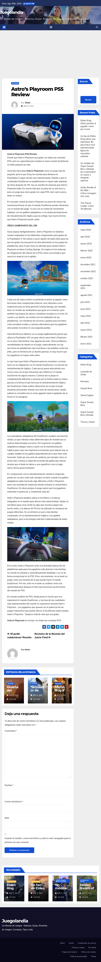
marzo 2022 (86, 244)
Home (62, 943)
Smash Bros (86, 388)
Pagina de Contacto (69, 952)
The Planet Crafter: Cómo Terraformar (87, 206)
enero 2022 (85, 257)
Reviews (15, 83)
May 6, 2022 (13, 893)
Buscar (84, 81)
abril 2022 (85, 237)
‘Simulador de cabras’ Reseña (37, 692)
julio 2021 (85, 302)
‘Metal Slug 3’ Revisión (60, 690)
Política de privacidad (78, 956)
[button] (97, 27)
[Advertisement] (50, 50)
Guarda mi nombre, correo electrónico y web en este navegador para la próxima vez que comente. (38, 840)
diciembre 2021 (87, 264)
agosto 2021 (86, 295)
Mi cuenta (92, 948)
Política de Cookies (88, 952)
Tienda (93, 956)
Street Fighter (87, 395)
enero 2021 (85, 344)
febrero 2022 (86, 251)
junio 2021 (85, 309)
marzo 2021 (86, 330)
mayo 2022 (85, 230)
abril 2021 (85, 323)
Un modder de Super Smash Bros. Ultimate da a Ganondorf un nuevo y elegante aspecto (87, 172)
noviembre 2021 (88, 271)
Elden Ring (85, 365)
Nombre (9, 785)
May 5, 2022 (62, 893)
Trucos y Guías (87, 422)
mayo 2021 (85, 316)
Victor (27, 103)
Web (7, 818)
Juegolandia (11, 12)
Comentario (11, 731)
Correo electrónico (14, 802)
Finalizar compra (78, 948)
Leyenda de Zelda (84, 880)
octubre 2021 (86, 278)
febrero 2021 (86, 337)
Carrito (71, 943)
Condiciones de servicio (87, 943)
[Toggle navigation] (51, 27)
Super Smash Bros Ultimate (61, 880)
